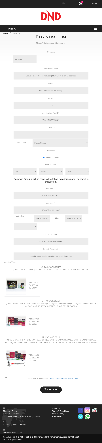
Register (51, 389)
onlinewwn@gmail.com (12, 432)
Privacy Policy (58, 414)
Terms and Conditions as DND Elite (63, 378)
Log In (94, 3)
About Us (56, 408)
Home (6, 33)
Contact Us (57, 416)
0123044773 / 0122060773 (14, 424)
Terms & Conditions (60, 411)
